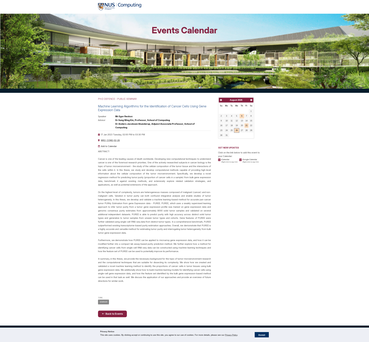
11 (231, 121)
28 (246, 130)
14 (246, 121)
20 (242, 125)
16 (221, 125)
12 (237, 121)
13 (242, 121)
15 (251, 121)
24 (227, 130)
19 (237, 125)
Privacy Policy (231, 335)
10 (227, 121)
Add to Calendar (109, 146)
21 (246, 125)
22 (251, 125)
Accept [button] (261, 335)
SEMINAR (103, 302)
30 (221, 135)
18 (232, 125)
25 (232, 130)
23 (221, 130)
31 (227, 135)
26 (237, 130)
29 (251, 130)
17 (227, 125)
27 (242, 130)
